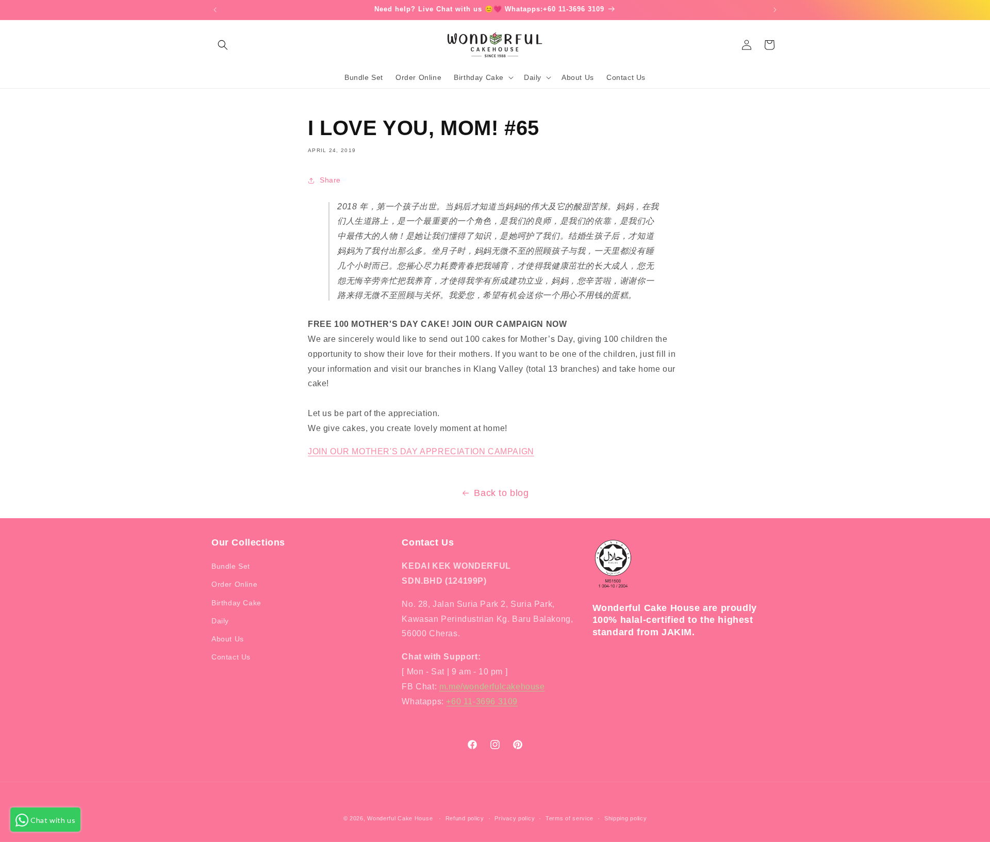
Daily (220, 621)
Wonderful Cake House (400, 818)
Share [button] (330, 180)
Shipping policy (625, 818)
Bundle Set (230, 566)
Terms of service (569, 818)
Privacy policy (514, 818)
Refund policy (465, 818)
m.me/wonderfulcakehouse (492, 686)
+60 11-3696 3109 (482, 701)
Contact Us (231, 657)
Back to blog (501, 493)
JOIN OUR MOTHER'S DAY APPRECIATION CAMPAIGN (421, 451)
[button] (222, 45)
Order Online (234, 585)
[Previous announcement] (215, 10)
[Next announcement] (775, 10)
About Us (227, 639)
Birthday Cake (236, 603)
